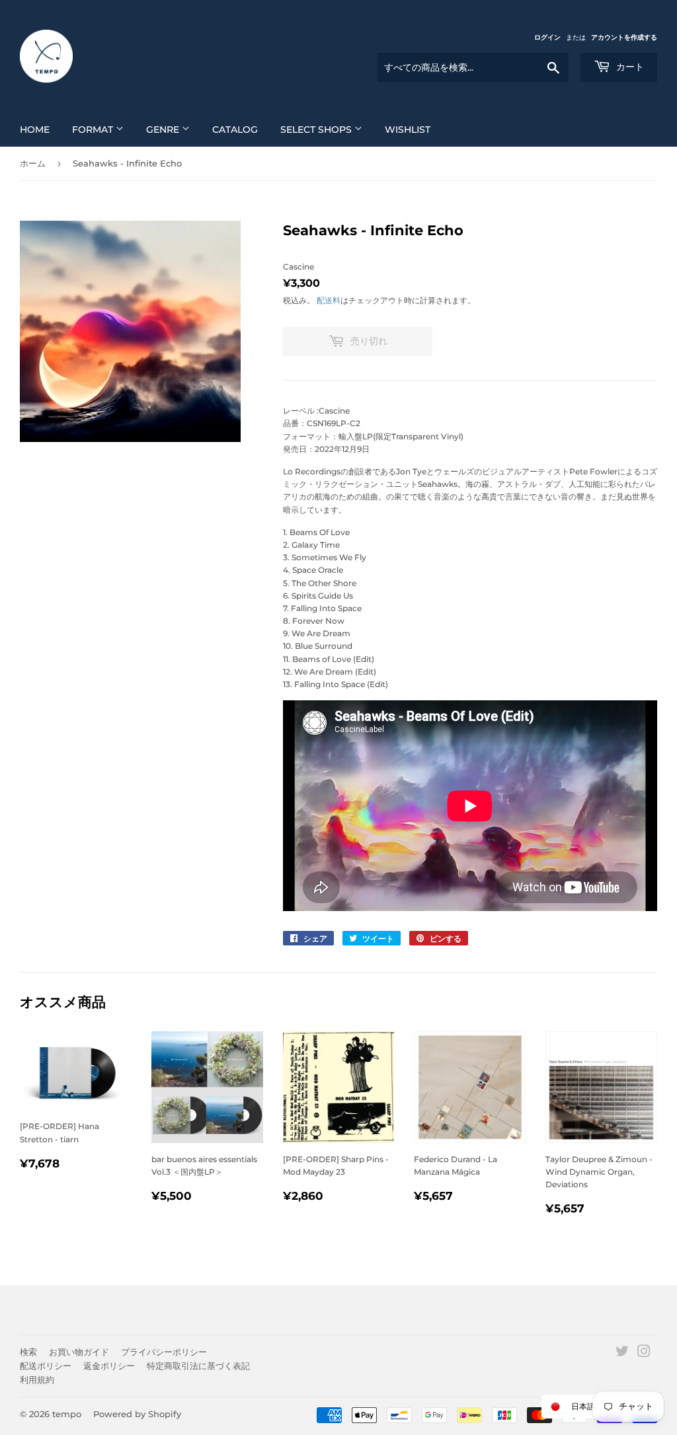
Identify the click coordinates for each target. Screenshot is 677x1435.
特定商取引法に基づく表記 (198, 1365)
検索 (28, 1351)
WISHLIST (407, 129)
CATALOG (235, 129)
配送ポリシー (45, 1365)
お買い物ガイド (79, 1351)
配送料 (328, 300)
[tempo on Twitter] (622, 1353)
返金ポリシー (109, 1365)
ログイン (547, 37)
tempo (66, 1414)
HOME (35, 129)
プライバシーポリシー (164, 1351)
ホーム (33, 163)
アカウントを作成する (624, 37)
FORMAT (94, 129)
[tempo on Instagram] (644, 1353)
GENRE (164, 129)
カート (629, 67)
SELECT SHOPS (317, 129)
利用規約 (37, 1379)
